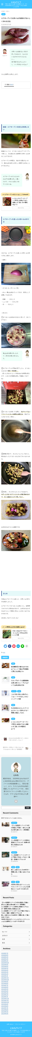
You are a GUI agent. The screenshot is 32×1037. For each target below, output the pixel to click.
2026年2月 (4, 961)
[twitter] (5, 646)
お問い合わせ (10, 1024)
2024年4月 (4, 991)
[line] (22, 646)
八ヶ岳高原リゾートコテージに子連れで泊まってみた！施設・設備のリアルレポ (20, 857)
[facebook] (9, 646)
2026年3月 (4, 959)
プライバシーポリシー (20, 1024)
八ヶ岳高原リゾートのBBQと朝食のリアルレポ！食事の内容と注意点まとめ (20, 842)
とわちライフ (16, 2)
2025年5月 (4, 968)
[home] (16, 801)
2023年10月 (5, 1002)
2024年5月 (4, 989)
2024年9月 (4, 981)
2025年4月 (4, 970)
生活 (4, 652)
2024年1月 (4, 996)
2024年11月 (5, 978)
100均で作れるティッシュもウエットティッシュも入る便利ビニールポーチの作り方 (20, 887)
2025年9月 (4, 964)
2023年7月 (4, 1008)
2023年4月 (4, 1013)
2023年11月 (5, 1000)
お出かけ (5, 935)
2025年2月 (4, 974)
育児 (3, 943)
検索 (27, 808)
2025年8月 (4, 966)
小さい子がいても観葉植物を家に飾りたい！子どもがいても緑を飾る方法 (20, 683)
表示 (11, 84)
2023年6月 (4, 1010)
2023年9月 (4, 1004)
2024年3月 (4, 993)
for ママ (4, 932)
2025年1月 (4, 976)
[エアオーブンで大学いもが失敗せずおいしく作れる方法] (18, 646)
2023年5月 (4, 1012)
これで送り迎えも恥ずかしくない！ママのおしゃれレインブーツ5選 (20, 696)
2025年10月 (5, 963)
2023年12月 (5, 998)
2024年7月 (4, 985)
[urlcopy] (26, 646)
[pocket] (14, 646)
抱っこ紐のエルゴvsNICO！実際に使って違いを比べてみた (20, 872)
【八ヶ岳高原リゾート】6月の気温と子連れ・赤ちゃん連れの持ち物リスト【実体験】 (20, 828)
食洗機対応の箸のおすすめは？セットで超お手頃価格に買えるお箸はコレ (20, 669)
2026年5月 (4, 957)
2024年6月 (4, 987)
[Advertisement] (16, 106)
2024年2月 (4, 995)
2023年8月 (4, 1006)
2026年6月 (4, 955)
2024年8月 (4, 983)
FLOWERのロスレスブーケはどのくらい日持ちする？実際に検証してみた (20, 710)
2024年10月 (5, 980)
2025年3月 (4, 972)
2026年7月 (4, 953)
